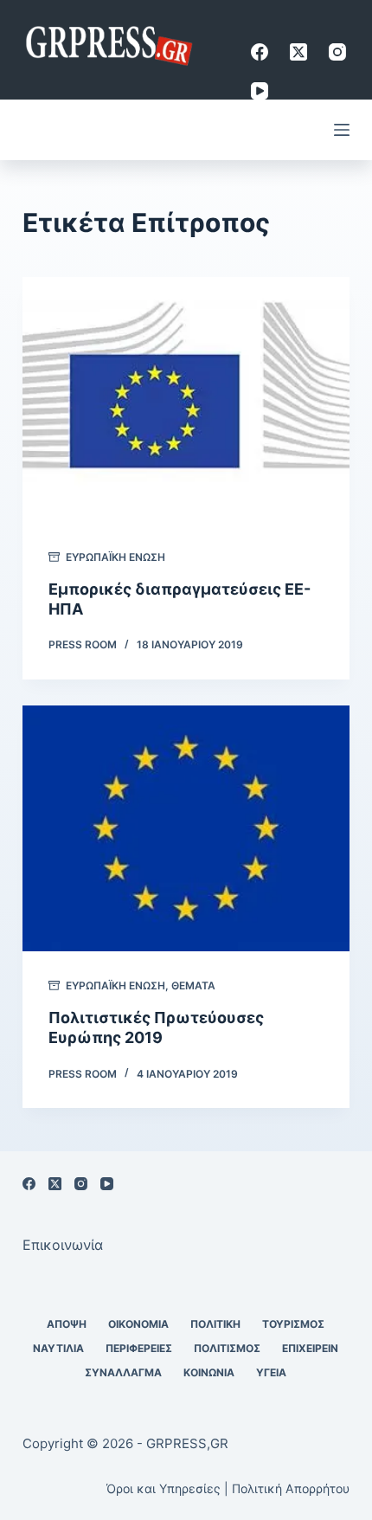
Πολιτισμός (227, 1348)
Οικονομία (138, 1323)
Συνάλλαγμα (123, 1372)
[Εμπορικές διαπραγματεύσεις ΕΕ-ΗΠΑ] (186, 400)
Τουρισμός (293, 1323)
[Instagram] (337, 52)
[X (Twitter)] (298, 52)
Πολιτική (215, 1323)
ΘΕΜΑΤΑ (193, 985)
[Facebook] (259, 52)
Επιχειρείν (310, 1348)
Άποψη (67, 1323)
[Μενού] (342, 130)
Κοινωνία (208, 1372)
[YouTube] (259, 91)
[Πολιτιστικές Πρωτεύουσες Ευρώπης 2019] (186, 828)
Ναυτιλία (58, 1348)
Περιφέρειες (139, 1348)
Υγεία (271, 1372)
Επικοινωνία (62, 1244)
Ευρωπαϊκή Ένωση (115, 557)
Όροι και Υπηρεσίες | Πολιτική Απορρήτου (228, 1488)
